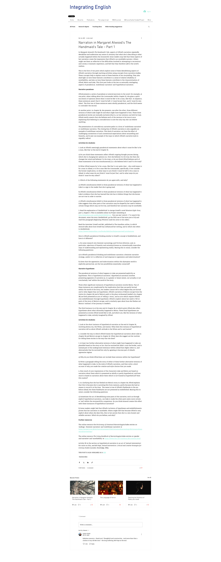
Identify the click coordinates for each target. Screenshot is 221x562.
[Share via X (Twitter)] (83, 462)
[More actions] (141, 38)
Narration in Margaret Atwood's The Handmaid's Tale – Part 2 (82, 498)
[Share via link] (92, 462)
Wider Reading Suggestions (113, 26)
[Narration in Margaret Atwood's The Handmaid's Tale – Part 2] (82, 488)
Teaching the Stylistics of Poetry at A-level (136, 498)
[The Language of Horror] (110, 488)
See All (149, 477)
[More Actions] (141, 534)
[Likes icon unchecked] (84, 544)
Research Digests (84, 26)
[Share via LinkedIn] (88, 462)
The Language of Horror (108, 498)
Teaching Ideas (97, 26)
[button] (149, 26)
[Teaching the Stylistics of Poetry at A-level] (138, 488)
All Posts (72, 26)
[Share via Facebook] (79, 462)
